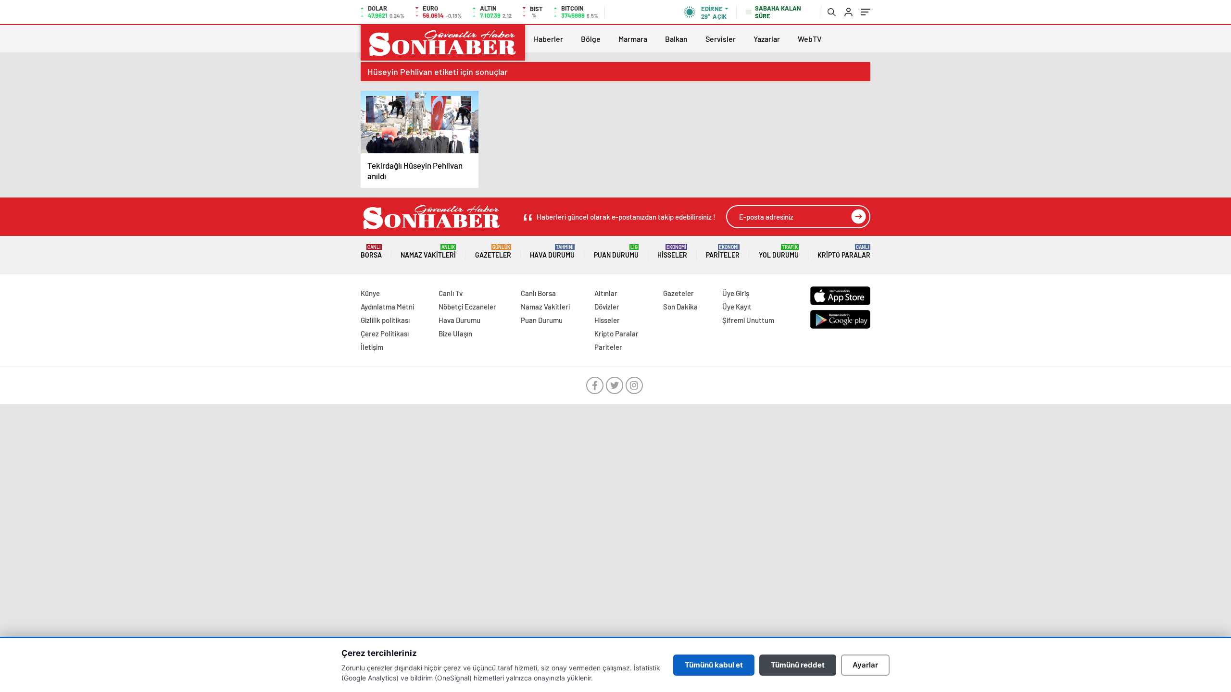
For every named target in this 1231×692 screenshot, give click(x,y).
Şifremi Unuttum (748, 320)
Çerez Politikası (385, 333)
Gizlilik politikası (385, 320)
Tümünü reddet (798, 664)
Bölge (591, 38)
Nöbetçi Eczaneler (467, 306)
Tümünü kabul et (714, 664)
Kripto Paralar (843, 251)
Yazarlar (767, 38)
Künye (370, 293)
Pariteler (723, 251)
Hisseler (672, 251)
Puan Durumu (616, 251)
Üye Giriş (735, 293)
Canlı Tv (451, 293)
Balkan (676, 38)
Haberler (548, 38)
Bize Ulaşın (455, 333)
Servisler (720, 38)
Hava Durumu (552, 251)
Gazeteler (493, 251)
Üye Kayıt (737, 306)
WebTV (810, 38)
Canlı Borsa (538, 293)
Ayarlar (865, 664)
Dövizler (606, 306)
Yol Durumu (779, 251)
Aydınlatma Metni (387, 306)
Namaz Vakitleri (428, 251)
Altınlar (605, 293)
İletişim (372, 347)
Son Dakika (680, 306)
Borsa (371, 251)
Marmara (632, 38)
